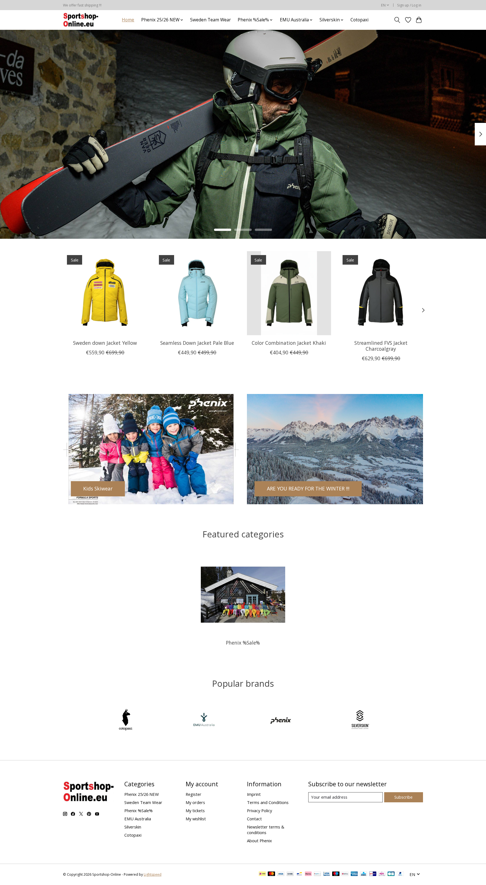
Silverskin (132, 827)
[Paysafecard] (317, 874)
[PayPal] (400, 874)
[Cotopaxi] (126, 720)
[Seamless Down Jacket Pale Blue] (197, 293)
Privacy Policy (259, 810)
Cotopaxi (359, 20)
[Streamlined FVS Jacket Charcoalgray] (381, 293)
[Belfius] (344, 874)
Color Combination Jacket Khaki (289, 342)
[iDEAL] (262, 874)
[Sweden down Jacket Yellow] (105, 293)
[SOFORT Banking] (308, 874)
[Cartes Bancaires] (391, 874)
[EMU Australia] (204, 720)
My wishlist (196, 818)
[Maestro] (335, 874)
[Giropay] (372, 874)
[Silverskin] (360, 720)
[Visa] (280, 874)
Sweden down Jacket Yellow (105, 342)
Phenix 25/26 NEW (141, 794)
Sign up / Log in (409, 5)
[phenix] (282, 720)
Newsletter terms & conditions (265, 829)
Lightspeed (152, 874)
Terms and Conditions (268, 802)
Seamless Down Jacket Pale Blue (197, 342)
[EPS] (381, 874)
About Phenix (259, 840)
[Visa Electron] (326, 874)
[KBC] (363, 874)
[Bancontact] (299, 874)
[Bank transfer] (290, 874)
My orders (195, 802)
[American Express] (354, 874)
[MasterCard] (271, 874)
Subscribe (403, 797)
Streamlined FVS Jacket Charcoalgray (381, 345)
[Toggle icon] (397, 20)
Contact (254, 818)
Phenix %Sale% (243, 642)
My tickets (195, 810)
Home (128, 20)
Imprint (254, 794)
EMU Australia (137, 818)
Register (193, 794)
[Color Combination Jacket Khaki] (289, 293)
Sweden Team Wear (210, 20)
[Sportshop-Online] (81, 20)
